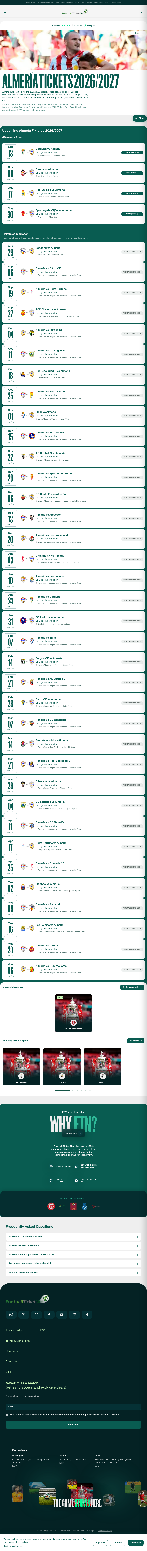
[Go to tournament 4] (81, 1090)
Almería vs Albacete (48, 514)
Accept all (136, 1542)
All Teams (134, 1041)
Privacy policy (14, 1330)
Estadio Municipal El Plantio (49, 665)
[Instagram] (11, 1315)
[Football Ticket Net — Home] (73, 11)
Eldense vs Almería (48, 884)
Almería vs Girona (47, 945)
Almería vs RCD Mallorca (51, 966)
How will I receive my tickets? (24, 1272)
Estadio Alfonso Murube (47, 460)
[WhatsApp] (36, 1315)
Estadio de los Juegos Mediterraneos (52, 275)
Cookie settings (105, 1530)
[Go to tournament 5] (85, 1090)
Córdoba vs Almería (48, 149)
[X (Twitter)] (23, 1315)
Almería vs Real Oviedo (50, 391)
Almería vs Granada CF (50, 863)
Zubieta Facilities (44, 378)
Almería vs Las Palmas (50, 576)
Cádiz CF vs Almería (48, 699)
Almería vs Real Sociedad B (53, 761)
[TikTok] (87, 1315)
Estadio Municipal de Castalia (49, 501)
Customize (118, 1542)
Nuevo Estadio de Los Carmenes (51, 562)
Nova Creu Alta (44, 255)
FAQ (42, 1330)
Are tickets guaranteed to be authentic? (30, 1263)
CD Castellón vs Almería (51, 494)
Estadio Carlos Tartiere (47, 197)
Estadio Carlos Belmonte (47, 788)
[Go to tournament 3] (77, 1090)
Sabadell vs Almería (48, 248)
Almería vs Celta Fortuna (51, 289)
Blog (8, 1372)
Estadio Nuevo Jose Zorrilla (49, 747)
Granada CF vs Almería (50, 555)
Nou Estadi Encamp (46, 624)
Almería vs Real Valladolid (52, 535)
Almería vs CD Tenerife (50, 822)
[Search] (141, 12)
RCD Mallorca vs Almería (51, 309)
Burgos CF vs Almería (49, 658)
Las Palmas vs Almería (49, 925)
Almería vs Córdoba (48, 596)
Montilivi (41, 176)
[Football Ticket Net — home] (27, 1299)
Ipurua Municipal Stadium (48, 419)
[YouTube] (61, 1315)
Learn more (71, 1133)
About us (11, 1361)
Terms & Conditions (18, 1341)
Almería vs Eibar (46, 637)
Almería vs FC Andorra (50, 432)
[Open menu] (5, 12)
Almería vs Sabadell (48, 904)
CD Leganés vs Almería (50, 802)
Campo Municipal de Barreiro (49, 850)
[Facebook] (49, 1315)
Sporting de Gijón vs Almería (54, 210)
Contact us (12, 1351)
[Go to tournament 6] (90, 1090)
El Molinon (42, 217)
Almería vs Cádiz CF (48, 268)
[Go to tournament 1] (62, 1090)
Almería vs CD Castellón (51, 720)
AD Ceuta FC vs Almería (50, 453)
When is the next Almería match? (26, 1245)
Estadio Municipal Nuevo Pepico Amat (53, 891)
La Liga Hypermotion (47, 152)
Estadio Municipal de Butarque (50, 809)
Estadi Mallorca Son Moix (48, 316)
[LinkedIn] (74, 1315)
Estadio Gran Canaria (46, 932)
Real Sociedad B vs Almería (53, 371)
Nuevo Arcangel (44, 156)
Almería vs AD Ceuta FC (50, 679)
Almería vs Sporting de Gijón (54, 473)
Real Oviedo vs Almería (50, 190)
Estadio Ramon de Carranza (49, 706)
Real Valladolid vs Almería (52, 740)
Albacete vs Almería (48, 781)
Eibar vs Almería (46, 412)
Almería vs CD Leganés (50, 350)
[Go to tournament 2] (73, 1090)
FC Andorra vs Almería (50, 617)
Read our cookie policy (13, 1546)
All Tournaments (131, 987)
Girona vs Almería (47, 169)
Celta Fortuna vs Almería (51, 843)
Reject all (100, 1542)
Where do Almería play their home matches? (32, 1254)
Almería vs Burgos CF (49, 330)
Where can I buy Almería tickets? (26, 1236)
